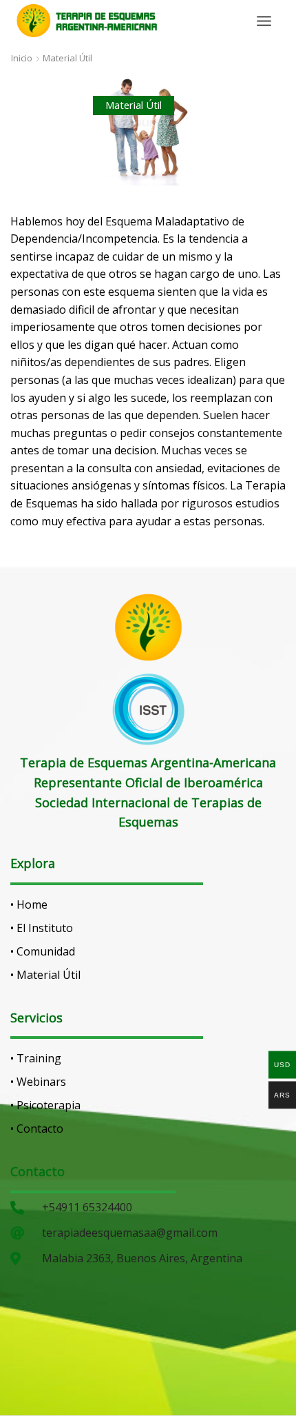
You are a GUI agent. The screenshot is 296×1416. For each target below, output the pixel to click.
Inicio (21, 58)
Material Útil (67, 58)
